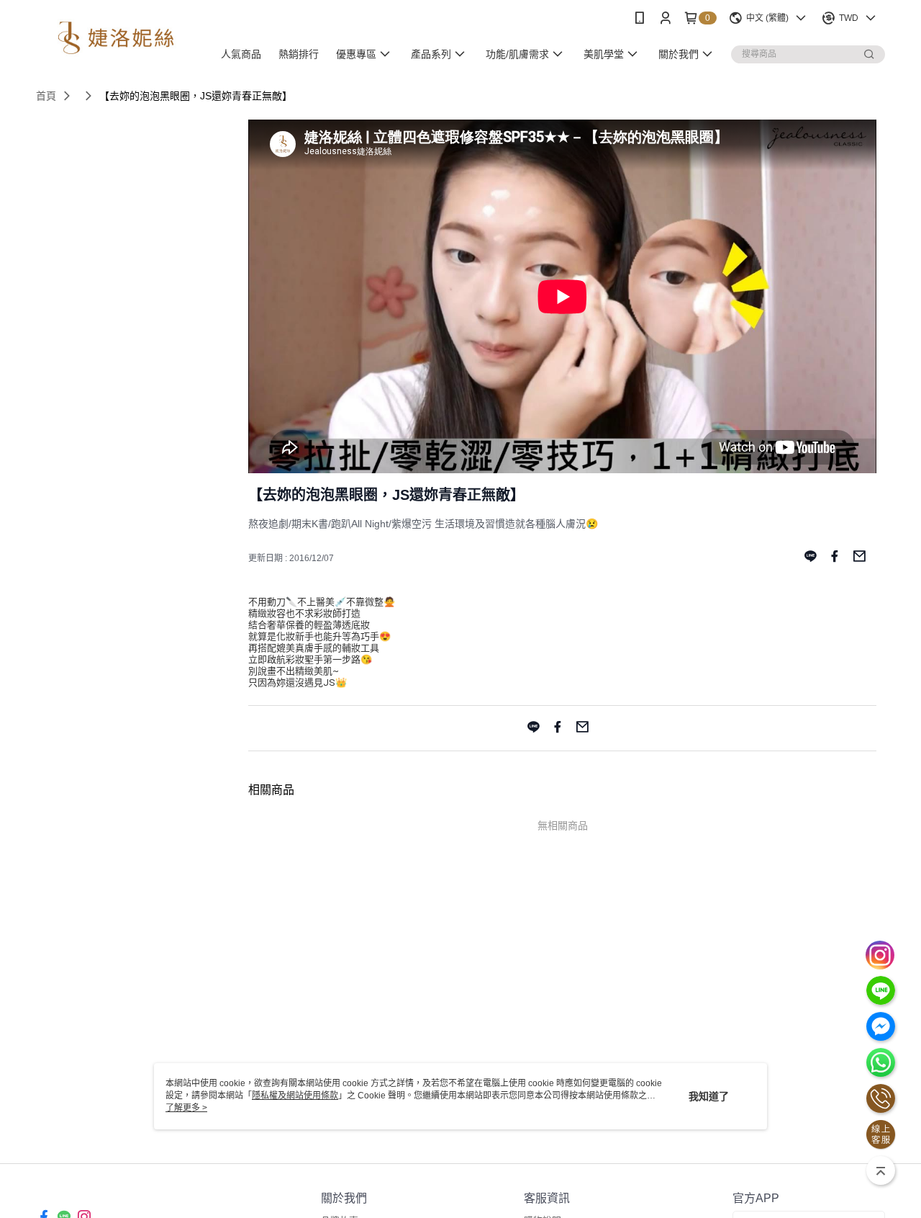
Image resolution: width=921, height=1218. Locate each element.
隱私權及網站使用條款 (295, 1096)
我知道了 (709, 1096)
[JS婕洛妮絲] (116, 37)
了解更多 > (186, 1108)
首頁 (46, 96)
